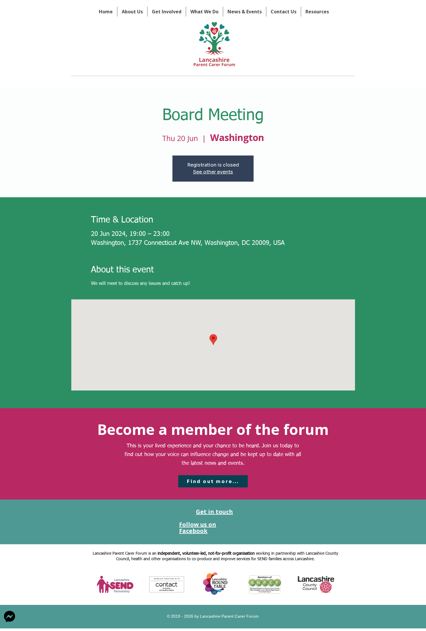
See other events (213, 172)
